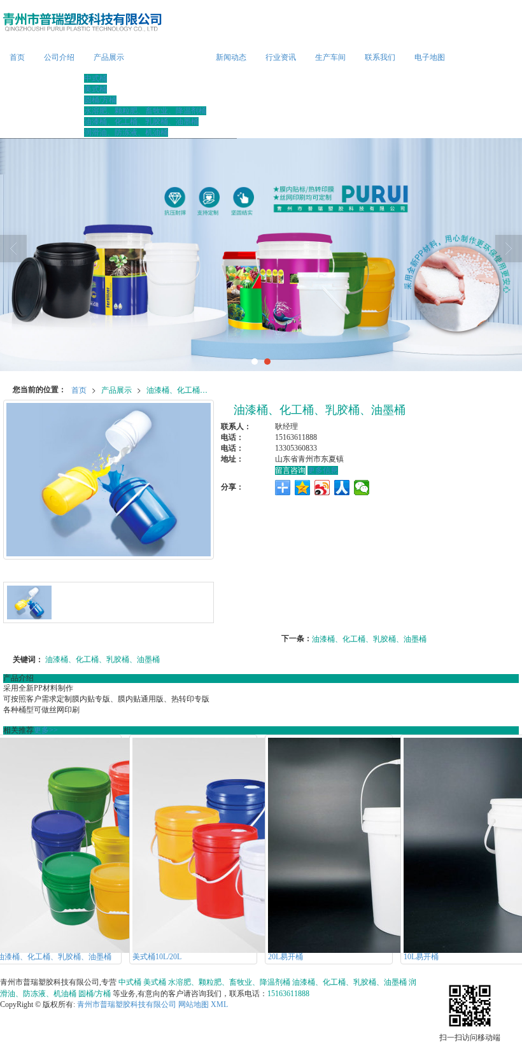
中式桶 (95, 78)
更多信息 (322, 470)
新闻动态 (231, 57)
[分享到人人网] (342, 487)
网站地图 (193, 1004)
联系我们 (380, 57)
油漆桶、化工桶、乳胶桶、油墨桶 (141, 121)
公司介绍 (59, 57)
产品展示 (109, 57)
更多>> (46, 730)
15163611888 (288, 993)
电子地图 (429, 57)
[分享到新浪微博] (322, 487)
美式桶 (95, 89)
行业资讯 (280, 57)
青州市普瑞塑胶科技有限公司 (126, 1004)
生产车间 (330, 57)
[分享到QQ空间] (303, 487)
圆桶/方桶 (100, 99)
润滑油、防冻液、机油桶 (126, 132)
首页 (17, 57)
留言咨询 (290, 470)
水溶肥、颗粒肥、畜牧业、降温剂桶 (145, 110)
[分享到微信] (362, 487)
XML (219, 1004)
